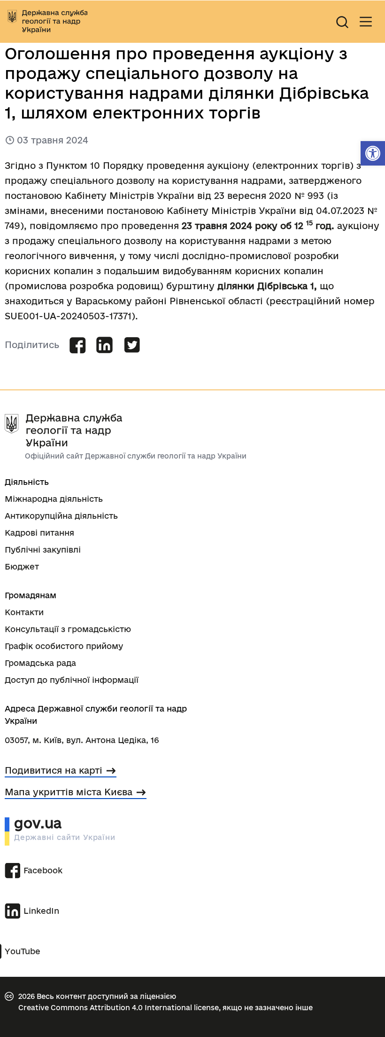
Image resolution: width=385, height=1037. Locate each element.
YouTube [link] (22, 951)
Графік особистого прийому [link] (64, 645)
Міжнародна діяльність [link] (54, 498)
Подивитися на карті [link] (53, 770)
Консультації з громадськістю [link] (68, 629)
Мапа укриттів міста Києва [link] (68, 792)
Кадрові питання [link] (39, 532)
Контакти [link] (24, 612)
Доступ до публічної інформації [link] (72, 679)
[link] (373, 153)
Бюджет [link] (22, 566)
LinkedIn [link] (41, 910)
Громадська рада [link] (40, 662)
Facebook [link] (42, 870)
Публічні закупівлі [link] (43, 549)
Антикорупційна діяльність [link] (61, 515)
